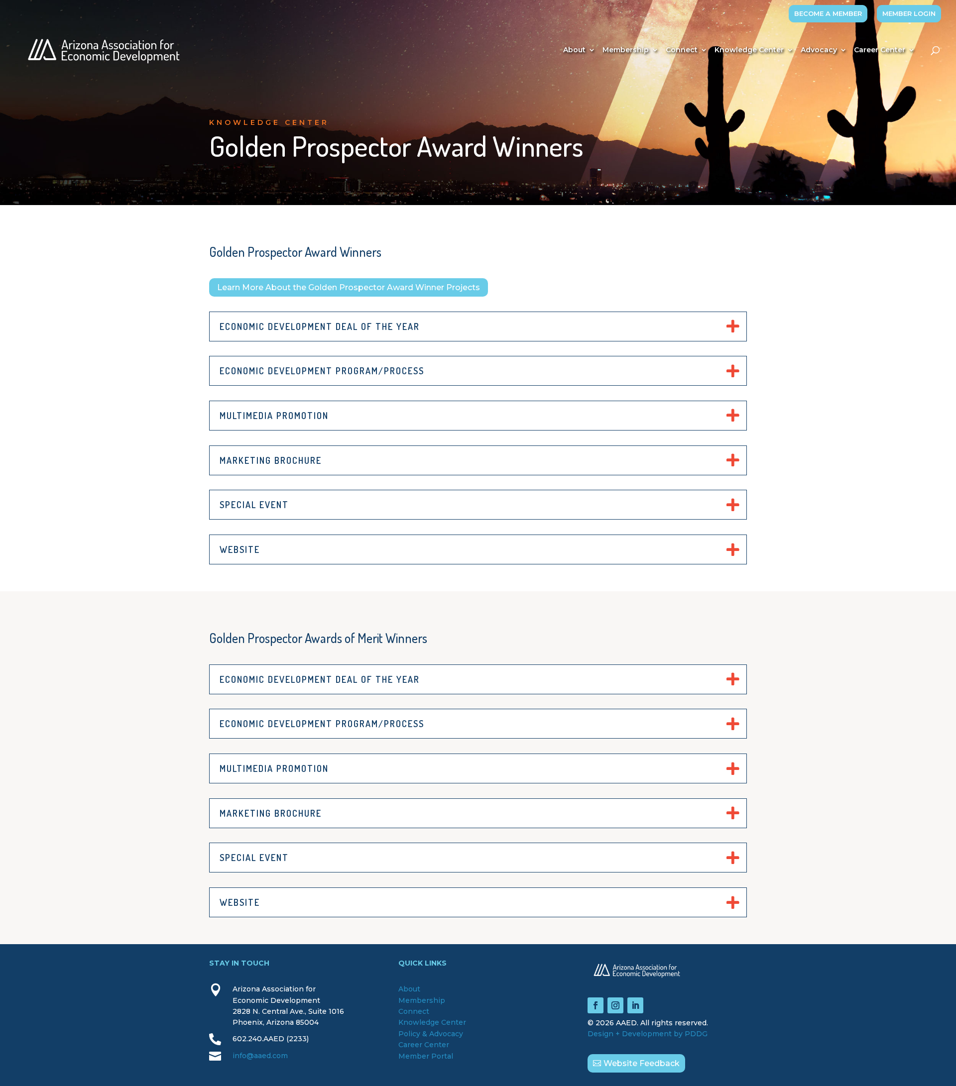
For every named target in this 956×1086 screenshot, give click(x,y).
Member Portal (425, 1056)
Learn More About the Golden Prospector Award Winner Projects (348, 287)
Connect (682, 50)
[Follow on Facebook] (595, 1005)
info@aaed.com (260, 1055)
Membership (625, 50)
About (574, 50)
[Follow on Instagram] (615, 1005)
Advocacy (819, 50)
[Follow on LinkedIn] (635, 1005)
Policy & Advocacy (430, 1033)
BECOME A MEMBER (828, 13)
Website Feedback (641, 1063)
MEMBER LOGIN (909, 13)
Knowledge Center (749, 50)
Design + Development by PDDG (648, 1033)
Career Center (879, 50)
